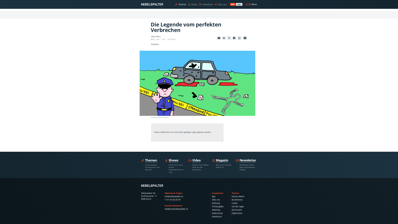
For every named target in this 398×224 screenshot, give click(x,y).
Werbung (216, 203)
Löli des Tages (238, 206)
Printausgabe (217, 206)
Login (239, 4)
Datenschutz (217, 213)
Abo (232, 4)
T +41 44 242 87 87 (173, 199)
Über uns (222, 4)
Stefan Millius (156, 36)
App (213, 196)
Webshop (216, 210)
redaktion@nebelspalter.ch (176, 209)
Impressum (217, 216)
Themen (182, 4)
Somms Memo (238, 196)
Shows (194, 4)
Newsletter (207, 4)
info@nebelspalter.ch (174, 196)
